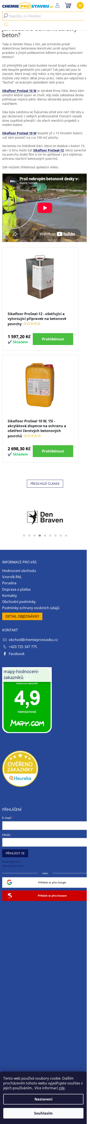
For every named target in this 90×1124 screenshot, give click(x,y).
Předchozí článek (45, 483)
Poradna (9, 583)
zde (62, 1088)
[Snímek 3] (34, 535)
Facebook (16, 653)
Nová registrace (11, 861)
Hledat (6, 24)
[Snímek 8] (60, 535)
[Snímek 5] (45, 535)
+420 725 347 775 (23, 646)
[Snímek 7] (55, 535)
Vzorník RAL (12, 576)
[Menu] (80, 5)
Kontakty (9, 595)
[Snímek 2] (29, 535)
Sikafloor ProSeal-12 (48, 150)
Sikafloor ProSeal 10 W (19, 91)
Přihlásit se (15, 853)
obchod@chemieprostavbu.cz (33, 639)
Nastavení (43, 1099)
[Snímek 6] (50, 535)
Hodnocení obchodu (19, 570)
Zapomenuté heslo (12, 865)
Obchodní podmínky (19, 601)
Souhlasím (43, 1113)
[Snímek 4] (39, 535)
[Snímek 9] (66, 535)
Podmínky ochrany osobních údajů (30, 607)
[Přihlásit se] (57, 5)
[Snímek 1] (24, 535)
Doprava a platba (16, 589)
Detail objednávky (22, 616)
